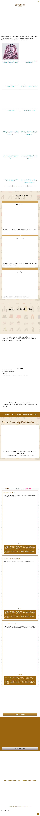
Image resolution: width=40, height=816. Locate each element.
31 (21, 186)
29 (16, 186)
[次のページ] (33, 186)
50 (28, 186)
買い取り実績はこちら (20, 748)
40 (26, 186)
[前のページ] (7, 186)
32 (23, 186)
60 (30, 186)
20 (11, 186)
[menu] (38, 1)
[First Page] (5, 186)
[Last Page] (35, 186)
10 (9, 186)
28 (13, 186)
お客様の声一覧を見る (20, 714)
